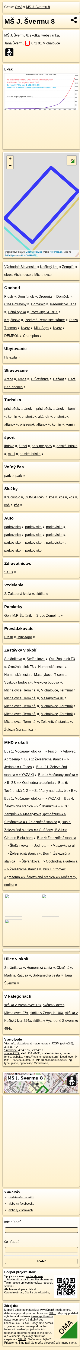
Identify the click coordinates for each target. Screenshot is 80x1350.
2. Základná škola (17, 594)
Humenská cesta (51, 667)
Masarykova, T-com (49, 674)
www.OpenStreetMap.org (55, 1309)
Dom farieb (25, 296)
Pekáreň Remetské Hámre (45, 320)
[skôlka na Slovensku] (10, 52)
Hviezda (10, 357)
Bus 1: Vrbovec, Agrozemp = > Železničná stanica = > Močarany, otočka (40, 877)
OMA (18, 7)
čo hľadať (11, 1241)
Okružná (63, 967)
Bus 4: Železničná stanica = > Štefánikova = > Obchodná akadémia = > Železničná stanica (40, 861)
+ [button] (10, 158)
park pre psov (42, 446)
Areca (8, 379)
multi (11, 454)
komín (72, 408)
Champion (31, 336)
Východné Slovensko (20, 267)
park (7, 475)
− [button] (10, 165)
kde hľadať (12, 1222)
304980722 (11, 1046)
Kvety (25, 328)
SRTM (22, 1339)
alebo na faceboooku (21, 1203)
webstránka (50, 35)
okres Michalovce (17, 275)
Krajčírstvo (12, 320)
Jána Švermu (16, 43)
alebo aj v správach (21, 1210)
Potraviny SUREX (44, 312)
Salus (8, 572)
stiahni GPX (11, 1053)
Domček (62, 296)
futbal (23, 446)
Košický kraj (49, 267)
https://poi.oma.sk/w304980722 (21, 255)
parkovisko (12, 527)
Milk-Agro (41, 328)
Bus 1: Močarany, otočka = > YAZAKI (32, 798)
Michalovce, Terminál (20, 690)
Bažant (58, 379)
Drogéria (45, 296)
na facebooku (34, 1276)
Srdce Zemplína (48, 615)
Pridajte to (10, 1342)
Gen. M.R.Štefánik (18, 615)
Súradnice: (10, 1050)
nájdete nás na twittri (21, 1197)
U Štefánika (40, 379)
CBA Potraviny (15, 304)
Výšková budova (16, 682)
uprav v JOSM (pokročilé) (57, 1043)
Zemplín (68, 267)
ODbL (52, 1313)
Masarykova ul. (52, 698)
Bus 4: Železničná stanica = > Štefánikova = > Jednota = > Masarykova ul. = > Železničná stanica (40, 845)
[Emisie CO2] (41, 109)
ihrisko (9, 446)
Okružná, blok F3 (62, 659)
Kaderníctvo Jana (63, 304)
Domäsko (38, 304)
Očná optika (17, 312)
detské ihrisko (67, 446)
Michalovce (43, 275)
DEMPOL (11, 336)
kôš (51, 497)
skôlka (40, 594)
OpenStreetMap (34, 251)
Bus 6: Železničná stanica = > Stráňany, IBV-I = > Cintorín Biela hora (37, 830)
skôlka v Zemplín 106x (47, 1013)
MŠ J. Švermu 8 (38, 7)
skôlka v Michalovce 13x (22, 1005)
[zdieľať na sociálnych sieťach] (74, 19)
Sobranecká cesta (46, 975)
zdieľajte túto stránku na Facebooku (26, 1279)
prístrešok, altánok (18, 408)
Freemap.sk (56, 251)
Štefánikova (13, 659)
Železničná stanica (55, 721)
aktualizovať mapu (28, 1043)
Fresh (8, 296)
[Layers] (71, 160)
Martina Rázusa (16, 975)
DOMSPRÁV (35, 497)
